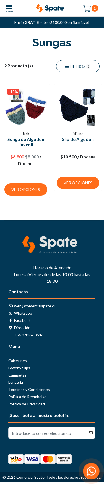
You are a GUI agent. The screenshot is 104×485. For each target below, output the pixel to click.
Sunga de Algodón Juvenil (25, 142)
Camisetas (17, 375)
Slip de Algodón (78, 139)
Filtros (79, 66)
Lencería (15, 382)
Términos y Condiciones (29, 389)
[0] (87, 8)
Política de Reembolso (27, 396)
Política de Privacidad (26, 403)
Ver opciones (25, 189)
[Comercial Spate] (52, 8)
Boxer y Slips (19, 367)
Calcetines (17, 360)
